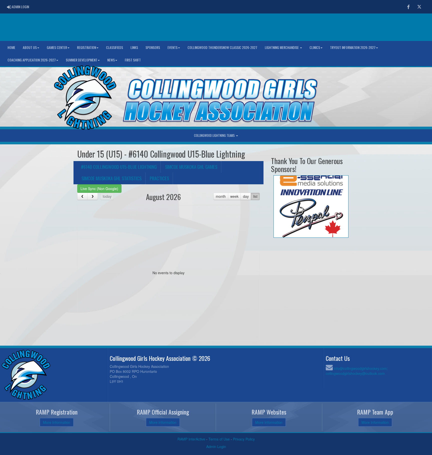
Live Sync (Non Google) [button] (99, 188)
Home (11, 47)
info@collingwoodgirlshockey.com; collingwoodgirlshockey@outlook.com (357, 371)
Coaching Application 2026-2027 (32, 59)
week (234, 196)
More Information (56, 422)
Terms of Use (219, 439)
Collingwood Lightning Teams (215, 135)
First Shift (133, 59)
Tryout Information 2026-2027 (353, 47)
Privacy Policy (244, 439)
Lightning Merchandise (282, 47)
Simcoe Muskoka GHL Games (191, 166)
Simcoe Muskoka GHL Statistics (112, 178)
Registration (86, 47)
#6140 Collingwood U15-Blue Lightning (119, 166)
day (246, 196)
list (255, 196)
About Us (30, 47)
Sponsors (153, 47)
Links (134, 47)
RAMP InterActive (191, 439)
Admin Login (216, 446)
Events (173, 47)
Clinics (315, 47)
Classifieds (114, 47)
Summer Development (81, 59)
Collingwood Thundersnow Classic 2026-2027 (222, 47)
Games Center (57, 47)
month (221, 196)
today (107, 196)
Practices (159, 178)
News (111, 59)
